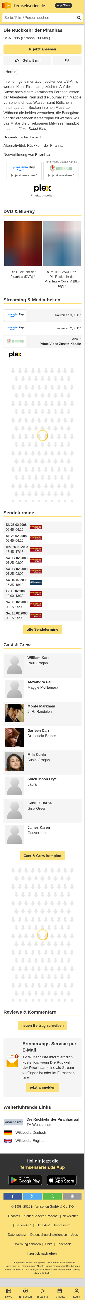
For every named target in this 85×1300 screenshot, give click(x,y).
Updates (14, 1216)
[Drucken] (72, 1196)
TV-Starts (59, 1296)
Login (76, 1296)
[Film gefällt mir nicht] (67, 60)
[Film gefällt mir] (27, 60)
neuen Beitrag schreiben (42, 1025)
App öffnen (63, 5)
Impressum (62, 1225)
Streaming (42, 1296)
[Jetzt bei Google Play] (25, 1180)
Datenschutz (17, 1234)
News (8, 1296)
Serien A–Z (23, 1225)
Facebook (64, 1244)
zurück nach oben (43, 1253)
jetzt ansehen (44, 49)
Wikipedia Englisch (30, 1141)
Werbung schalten (28, 1244)
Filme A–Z (43, 1225)
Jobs (74, 1234)
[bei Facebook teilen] (12, 1196)
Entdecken (25, 1296)
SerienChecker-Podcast (41, 1216)
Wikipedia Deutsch (30, 1132)
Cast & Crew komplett (42, 856)
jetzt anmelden (42, 1087)
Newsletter (70, 1216)
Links (49, 1244)
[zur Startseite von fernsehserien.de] (6, 5)
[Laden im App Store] (62, 1180)
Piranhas (42, 154)
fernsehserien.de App (42, 1167)
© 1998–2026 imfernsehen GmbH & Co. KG (42, 1206)
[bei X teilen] (32, 1196)
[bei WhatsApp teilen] (52, 1196)
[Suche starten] (79, 17)
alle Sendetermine (42, 629)
